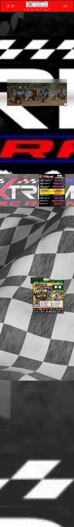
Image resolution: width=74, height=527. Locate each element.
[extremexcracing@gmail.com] (12, 6)
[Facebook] (8, 6)
